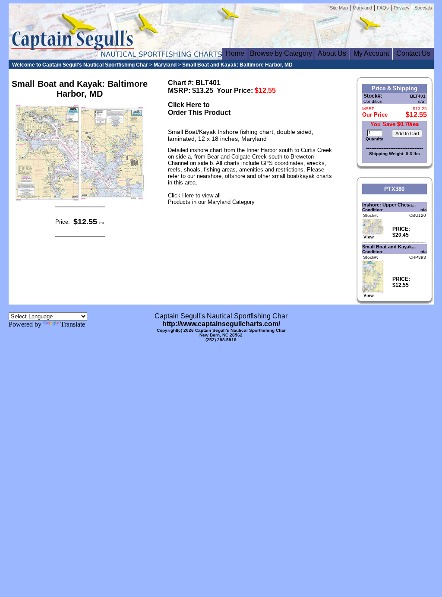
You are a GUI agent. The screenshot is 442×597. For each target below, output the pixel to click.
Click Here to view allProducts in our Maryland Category (211, 198)
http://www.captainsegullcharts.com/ (221, 323)
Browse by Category (281, 53)
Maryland (362, 7)
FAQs (383, 7)
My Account (371, 53)
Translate (72, 324)
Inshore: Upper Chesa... (389, 204)
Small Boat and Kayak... (389, 246)
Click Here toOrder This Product (199, 108)
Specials (423, 7)
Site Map (339, 7)
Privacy (402, 7)
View (368, 237)
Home (235, 53)
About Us (332, 53)
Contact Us (413, 53)
